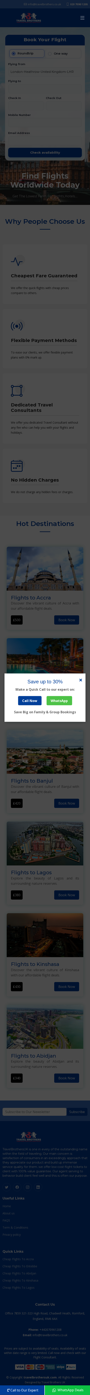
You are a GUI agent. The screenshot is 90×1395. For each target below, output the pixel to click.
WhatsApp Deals (70, 1390)
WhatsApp (59, 700)
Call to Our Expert (24, 1390)
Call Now (29, 700)
